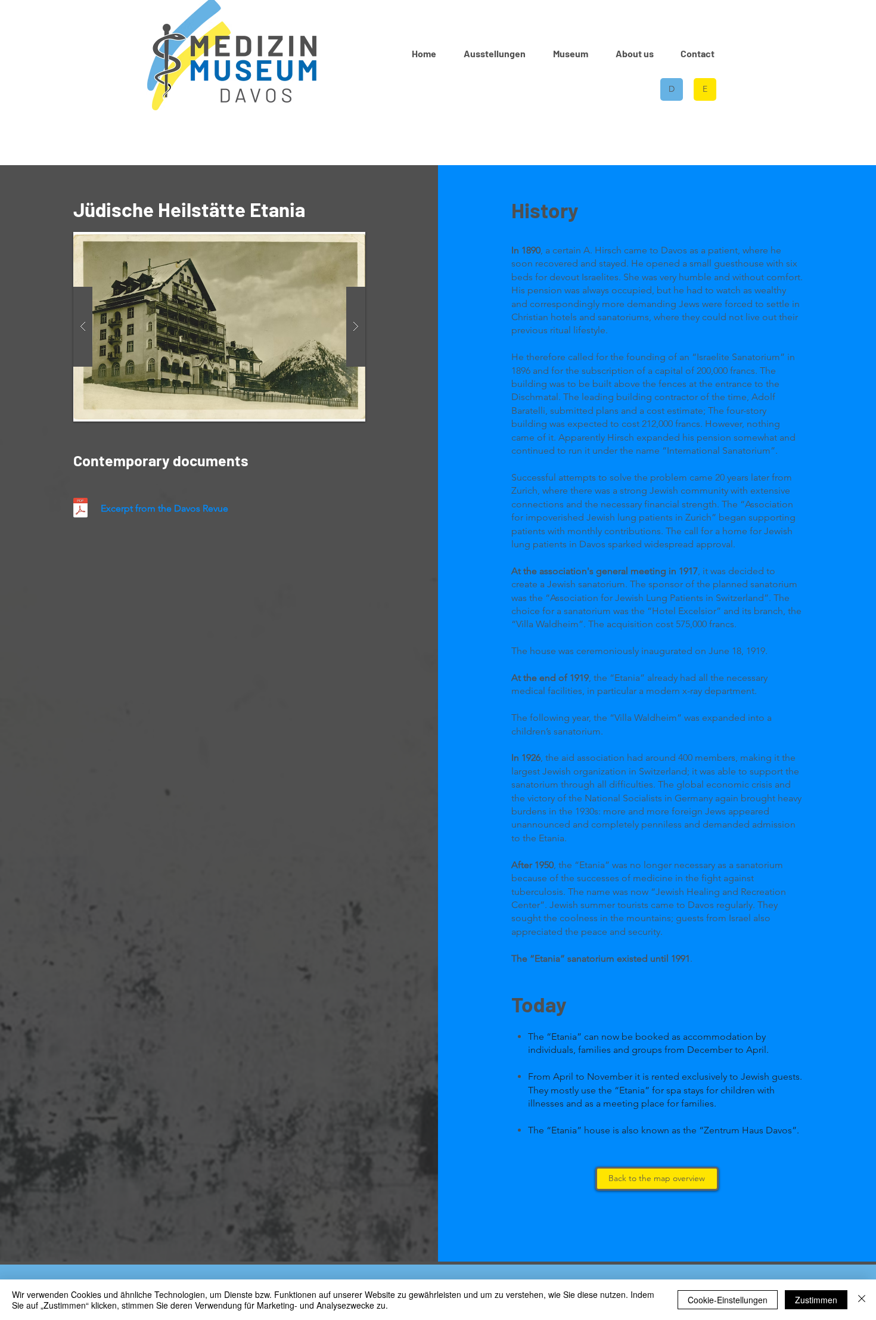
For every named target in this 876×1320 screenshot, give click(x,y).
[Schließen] (862, 1299)
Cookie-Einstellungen (728, 1300)
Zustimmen (816, 1300)
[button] (570, 53)
